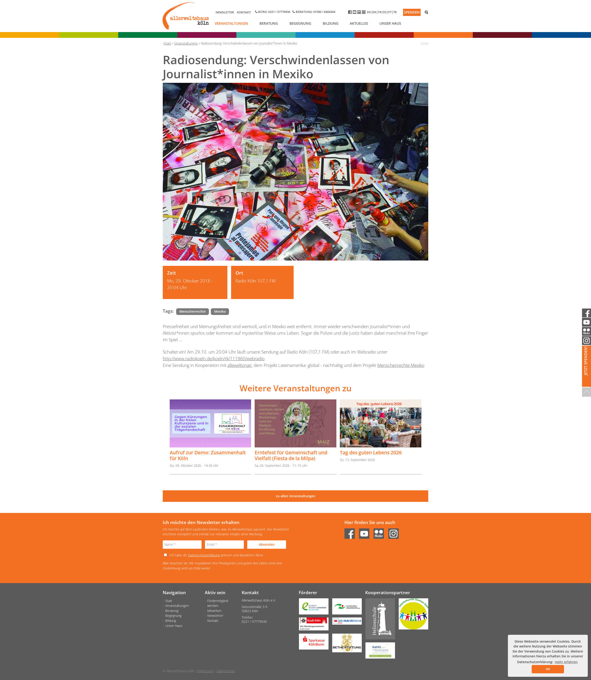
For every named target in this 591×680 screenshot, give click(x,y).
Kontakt (212, 620)
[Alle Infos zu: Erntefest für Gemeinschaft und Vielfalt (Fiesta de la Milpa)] (295, 423)
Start (168, 601)
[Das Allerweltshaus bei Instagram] (364, 13)
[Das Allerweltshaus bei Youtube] (355, 13)
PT (390, 12)
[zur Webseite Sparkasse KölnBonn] (312, 643)
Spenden (412, 12)
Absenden (266, 544)
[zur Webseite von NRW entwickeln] (312, 608)
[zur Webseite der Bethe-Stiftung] (345, 645)
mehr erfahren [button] (566, 662)
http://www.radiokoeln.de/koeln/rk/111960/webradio (214, 358)
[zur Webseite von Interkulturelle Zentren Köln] (411, 615)
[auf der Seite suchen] (426, 12)
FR (380, 12)
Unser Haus (390, 23)
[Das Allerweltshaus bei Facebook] (350, 13)
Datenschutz (226, 671)
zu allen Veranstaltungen (295, 496)
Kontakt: (244, 12)
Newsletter (225, 12)
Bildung (330, 23)
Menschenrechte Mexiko (400, 365)
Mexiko (220, 311)
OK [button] (548, 669)
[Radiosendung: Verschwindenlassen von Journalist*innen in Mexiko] (295, 172)
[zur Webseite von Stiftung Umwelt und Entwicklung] (345, 608)
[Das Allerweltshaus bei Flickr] (359, 13)
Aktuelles (359, 23)
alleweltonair (239, 365)
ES (384, 12)
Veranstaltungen (231, 23)
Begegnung (300, 23)
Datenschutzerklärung (204, 555)
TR (395, 12)
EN (374, 12)
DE (369, 12)
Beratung (268, 23)
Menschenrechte (192, 311)
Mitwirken (214, 610)
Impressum (205, 671)
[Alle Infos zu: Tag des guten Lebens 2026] (380, 423)
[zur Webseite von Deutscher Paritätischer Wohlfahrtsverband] (345, 622)
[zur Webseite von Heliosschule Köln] (378, 620)
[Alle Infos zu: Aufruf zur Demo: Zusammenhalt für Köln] (210, 423)
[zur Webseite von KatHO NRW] (378, 652)
